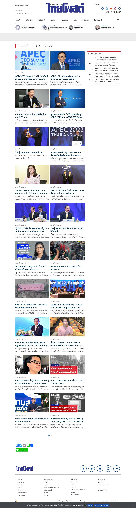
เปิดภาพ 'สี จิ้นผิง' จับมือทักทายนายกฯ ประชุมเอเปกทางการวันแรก (67, 192)
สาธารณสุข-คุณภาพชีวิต (78, 490)
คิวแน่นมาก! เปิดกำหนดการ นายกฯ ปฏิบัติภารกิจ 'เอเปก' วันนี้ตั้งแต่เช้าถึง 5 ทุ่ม (31, 345)
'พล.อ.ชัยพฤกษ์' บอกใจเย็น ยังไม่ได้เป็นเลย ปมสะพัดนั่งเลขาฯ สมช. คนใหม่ (107, 75)
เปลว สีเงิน (29, 20)
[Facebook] (102, 8)
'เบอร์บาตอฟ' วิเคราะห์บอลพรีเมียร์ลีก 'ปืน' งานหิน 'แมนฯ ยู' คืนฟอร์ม (107, 64)
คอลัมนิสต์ (41, 20)
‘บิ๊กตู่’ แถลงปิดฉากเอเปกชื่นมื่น (29, 152)
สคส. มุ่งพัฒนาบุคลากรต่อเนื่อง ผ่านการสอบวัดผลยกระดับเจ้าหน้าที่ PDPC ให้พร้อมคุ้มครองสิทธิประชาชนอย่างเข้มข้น (107, 69)
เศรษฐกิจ (53, 20)
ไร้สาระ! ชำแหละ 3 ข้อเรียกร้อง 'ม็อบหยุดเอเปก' (66, 268)
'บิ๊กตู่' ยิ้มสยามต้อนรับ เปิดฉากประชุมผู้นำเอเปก (66, 230)
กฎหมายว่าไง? (78, 28)
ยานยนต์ (73, 487)
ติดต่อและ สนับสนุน (103, 485)
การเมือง (18, 20)
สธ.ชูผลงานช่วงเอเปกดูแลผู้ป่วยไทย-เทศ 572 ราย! (31, 116)
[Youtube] (111, 8)
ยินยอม (90, 505)
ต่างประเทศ (64, 20)
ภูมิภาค (46, 493)
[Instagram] (115, 8)
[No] (134, 505)
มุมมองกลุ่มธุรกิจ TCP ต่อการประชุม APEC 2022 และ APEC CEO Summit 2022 (67, 117)
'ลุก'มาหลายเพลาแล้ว (107, 28)
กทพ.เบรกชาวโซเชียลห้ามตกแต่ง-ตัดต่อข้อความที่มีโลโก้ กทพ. (31, 306)
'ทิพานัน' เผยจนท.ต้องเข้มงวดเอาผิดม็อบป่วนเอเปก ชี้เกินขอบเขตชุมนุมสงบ (32, 192)
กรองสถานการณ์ (49, 480)
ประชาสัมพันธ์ (48, 490)
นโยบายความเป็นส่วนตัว (101, 505)
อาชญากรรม (74, 482)
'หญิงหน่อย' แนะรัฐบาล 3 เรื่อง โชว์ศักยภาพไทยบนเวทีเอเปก (30, 268)
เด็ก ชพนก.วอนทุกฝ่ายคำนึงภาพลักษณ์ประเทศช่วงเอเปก (32, 420)
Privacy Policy (102, 490)
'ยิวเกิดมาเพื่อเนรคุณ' (28, 28)
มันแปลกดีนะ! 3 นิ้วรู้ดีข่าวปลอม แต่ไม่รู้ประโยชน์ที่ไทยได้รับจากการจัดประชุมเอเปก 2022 (32, 383)
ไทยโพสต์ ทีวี (98, 20)
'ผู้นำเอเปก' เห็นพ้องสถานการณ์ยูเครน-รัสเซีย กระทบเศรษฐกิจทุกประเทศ (32, 230)
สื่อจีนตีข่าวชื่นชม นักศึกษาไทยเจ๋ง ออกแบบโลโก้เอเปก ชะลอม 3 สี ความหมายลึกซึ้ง (66, 345)
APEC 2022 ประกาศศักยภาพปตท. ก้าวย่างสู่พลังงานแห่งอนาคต (65, 78)
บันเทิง (74, 20)
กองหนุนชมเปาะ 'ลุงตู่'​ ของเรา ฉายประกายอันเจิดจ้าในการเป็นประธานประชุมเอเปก (65, 155)
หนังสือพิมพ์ (85, 20)
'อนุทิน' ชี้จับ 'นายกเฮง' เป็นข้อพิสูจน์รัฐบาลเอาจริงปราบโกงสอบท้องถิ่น (106, 58)
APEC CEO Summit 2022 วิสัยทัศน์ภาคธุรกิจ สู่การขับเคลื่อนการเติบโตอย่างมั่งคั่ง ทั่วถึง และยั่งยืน (31, 79)
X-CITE (73, 484)
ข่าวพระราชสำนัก (22, 493)
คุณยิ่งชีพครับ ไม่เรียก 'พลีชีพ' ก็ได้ (57, 29)
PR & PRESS (102, 480)
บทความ (20, 487)
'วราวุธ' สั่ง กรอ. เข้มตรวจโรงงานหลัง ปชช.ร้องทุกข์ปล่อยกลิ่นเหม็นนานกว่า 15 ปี (107, 80)
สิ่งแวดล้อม (47, 495)
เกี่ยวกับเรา (101, 482)
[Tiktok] (119, 8)
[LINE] (117, 469)
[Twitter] (107, 8)
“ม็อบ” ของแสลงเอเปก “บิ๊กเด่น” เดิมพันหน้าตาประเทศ (66, 382)
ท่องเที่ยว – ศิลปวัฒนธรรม (52, 487)
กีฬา (45, 485)
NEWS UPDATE (94, 53)
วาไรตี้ (46, 482)
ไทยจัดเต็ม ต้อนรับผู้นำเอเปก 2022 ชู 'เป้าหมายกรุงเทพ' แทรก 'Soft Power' (66, 420)
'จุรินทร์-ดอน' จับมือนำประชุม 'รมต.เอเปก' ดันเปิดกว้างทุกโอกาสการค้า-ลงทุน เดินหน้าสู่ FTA (66, 307)
